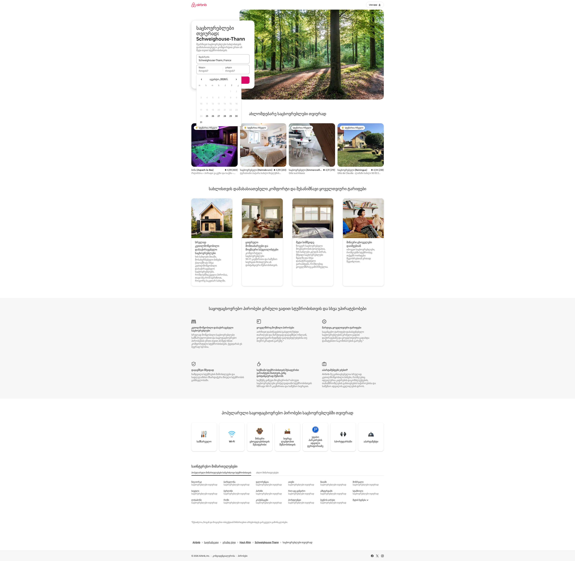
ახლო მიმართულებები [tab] (267, 472)
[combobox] (223, 60)
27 (219, 116)
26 (213, 116)
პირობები (242, 556)
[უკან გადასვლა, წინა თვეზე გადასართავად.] (201, 79)
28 (225, 116)
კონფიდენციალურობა (224, 556)
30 (236, 116)
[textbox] (210, 71)
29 (230, 116)
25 (207, 116)
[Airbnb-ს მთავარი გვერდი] (199, 4)
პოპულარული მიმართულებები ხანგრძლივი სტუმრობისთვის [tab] (221, 472)
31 (201, 122)
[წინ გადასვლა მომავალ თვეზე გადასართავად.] (236, 79)
